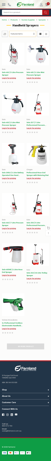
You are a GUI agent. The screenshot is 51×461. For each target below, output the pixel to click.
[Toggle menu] (3, 4)
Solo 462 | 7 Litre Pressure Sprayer (12, 224)
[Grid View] (40, 34)
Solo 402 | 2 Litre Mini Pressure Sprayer (11, 123)
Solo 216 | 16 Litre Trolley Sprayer (37, 274)
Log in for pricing (9, 78)
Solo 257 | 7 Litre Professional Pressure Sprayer (36, 123)
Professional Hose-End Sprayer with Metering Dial (38, 173)
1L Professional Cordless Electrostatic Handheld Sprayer (12, 324)
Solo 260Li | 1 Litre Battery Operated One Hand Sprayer (13, 174)
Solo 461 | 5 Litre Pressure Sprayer (12, 73)
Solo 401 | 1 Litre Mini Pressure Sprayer (35, 73)
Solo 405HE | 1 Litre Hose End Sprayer (12, 270)
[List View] (46, 34)
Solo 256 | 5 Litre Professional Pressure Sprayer (36, 224)
